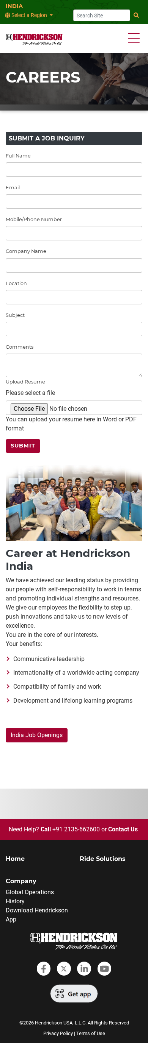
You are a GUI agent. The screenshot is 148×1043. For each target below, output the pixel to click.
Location (16, 283)
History (15, 901)
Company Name (26, 251)
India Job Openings (37, 735)
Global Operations (30, 892)
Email (13, 187)
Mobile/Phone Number (34, 219)
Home (15, 858)
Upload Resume (25, 382)
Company (21, 881)
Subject (15, 315)
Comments (19, 347)
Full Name (18, 156)
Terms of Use (90, 1033)
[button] (134, 38)
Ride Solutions (103, 858)
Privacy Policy (58, 1033)
